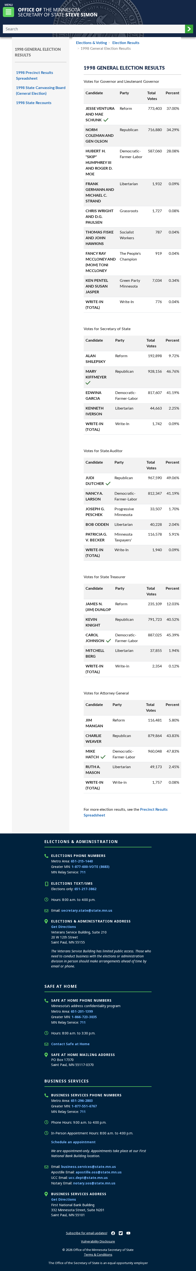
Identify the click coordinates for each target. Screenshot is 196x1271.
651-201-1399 (82, 1011)
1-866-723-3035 (84, 1017)
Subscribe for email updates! (86, 1233)
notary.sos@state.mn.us (94, 1183)
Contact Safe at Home (70, 1044)
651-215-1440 (82, 861)
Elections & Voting (91, 43)
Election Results (125, 43)
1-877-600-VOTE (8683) (90, 866)
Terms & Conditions (98, 1254)
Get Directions (63, 926)
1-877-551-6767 (84, 1106)
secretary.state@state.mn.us (86, 910)
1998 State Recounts (33, 103)
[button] (189, 29)
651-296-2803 (82, 1100)
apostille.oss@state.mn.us (99, 1172)
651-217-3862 (85, 889)
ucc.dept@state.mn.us (88, 1177)
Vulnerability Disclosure (98, 1241)
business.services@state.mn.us (88, 1166)
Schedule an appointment (73, 1142)
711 (83, 872)
